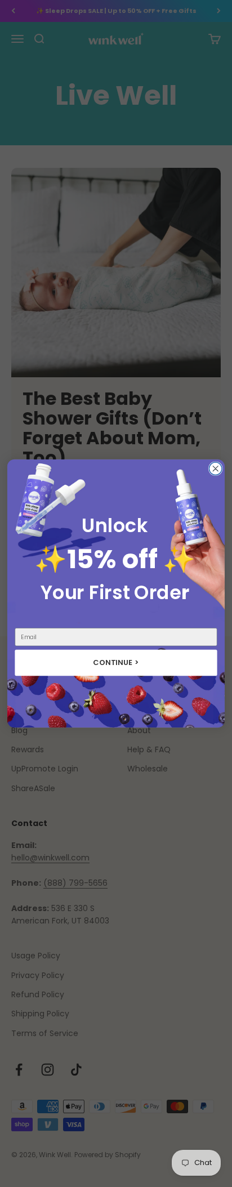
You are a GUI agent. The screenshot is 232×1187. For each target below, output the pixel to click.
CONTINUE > (116, 663)
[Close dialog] (215, 468)
